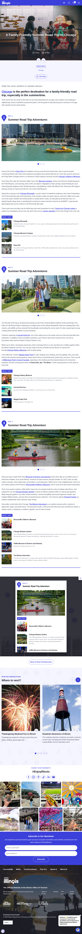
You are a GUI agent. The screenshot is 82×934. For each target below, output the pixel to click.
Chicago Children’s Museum (69, 176)
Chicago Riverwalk (27, 193)
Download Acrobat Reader (11, 914)
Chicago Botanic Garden (25, 492)
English (6, 922)
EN (64, 3)
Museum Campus (45, 181)
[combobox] (64, 3)
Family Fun (41, 50)
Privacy (55, 891)
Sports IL (53, 869)
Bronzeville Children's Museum (38, 485)
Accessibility (8, 869)
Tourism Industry (30, 869)
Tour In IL (43, 869)
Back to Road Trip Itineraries (41, 662)
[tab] (38, 164)
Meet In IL (64, 869)
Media (18, 869)
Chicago (7, 91)
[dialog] (41, 616)
